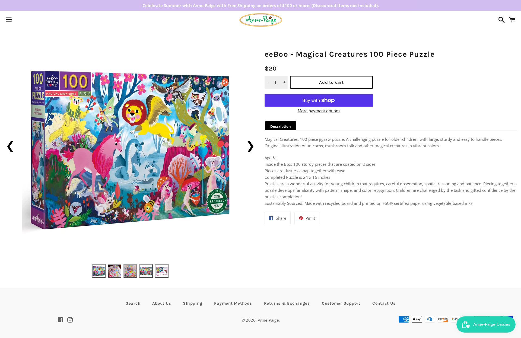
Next (250, 145)
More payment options (319, 110)
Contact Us (384, 303)
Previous (10, 145)
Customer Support (341, 303)
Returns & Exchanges (287, 303)
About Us (161, 303)
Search (133, 303)
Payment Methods (233, 303)
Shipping (192, 303)
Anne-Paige (268, 320)
